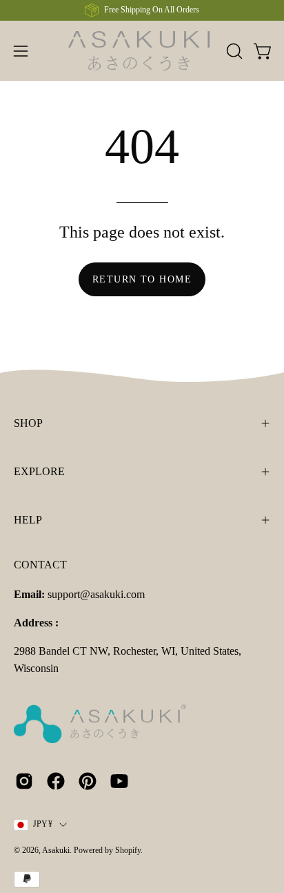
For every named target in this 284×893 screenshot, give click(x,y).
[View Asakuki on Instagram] (24, 781)
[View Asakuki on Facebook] (55, 781)
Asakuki (56, 850)
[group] (142, 10)
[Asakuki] (142, 50)
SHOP (28, 423)
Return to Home (142, 279)
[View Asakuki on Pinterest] (87, 781)
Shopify (128, 850)
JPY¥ (42, 824)
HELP (28, 520)
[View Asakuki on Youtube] (119, 781)
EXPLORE (39, 471)
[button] (233, 51)
